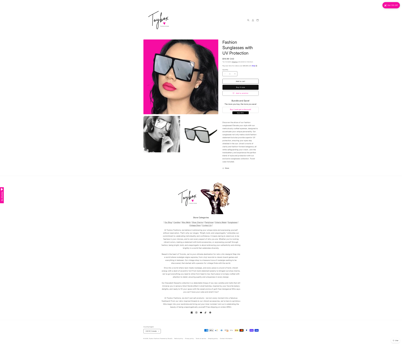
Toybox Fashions (154, 338)
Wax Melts (186, 222)
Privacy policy (189, 338)
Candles (176, 222)
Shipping (234, 62)
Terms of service (201, 338)
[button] (248, 20)
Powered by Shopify (166, 338)
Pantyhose (209, 222)
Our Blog (168, 222)
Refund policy (178, 338)
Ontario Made (220, 222)
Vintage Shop (195, 225)
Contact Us (206, 225)
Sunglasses (232, 222)
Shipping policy (213, 338)
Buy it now (240, 87)
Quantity (225, 69)
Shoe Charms (197, 222)
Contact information (226, 338)
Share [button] (227, 168)
